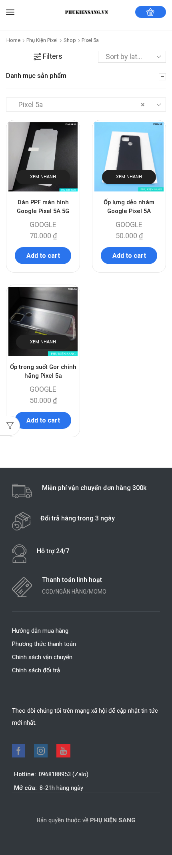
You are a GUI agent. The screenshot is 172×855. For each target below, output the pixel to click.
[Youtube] (63, 750)
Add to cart (43, 255)
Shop (70, 40)
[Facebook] (18, 750)
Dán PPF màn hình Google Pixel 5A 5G (43, 207)
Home (13, 40)
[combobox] (86, 104)
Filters (52, 56)
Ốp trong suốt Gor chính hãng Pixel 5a (43, 371)
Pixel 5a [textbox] (79, 104)
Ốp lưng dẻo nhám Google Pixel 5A (129, 207)
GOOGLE (43, 224)
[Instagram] (41, 750)
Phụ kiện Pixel (42, 40)
